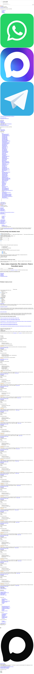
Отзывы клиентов (4, 617)
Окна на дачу (4, 187)
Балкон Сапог (4, 184)
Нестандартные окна (5, 147)
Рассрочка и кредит (5, 610)
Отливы (4, 252)
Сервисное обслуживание (5, 608)
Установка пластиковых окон (6, 607)
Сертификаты (4, 614)
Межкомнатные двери (5, 177)
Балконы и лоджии (4, 599)
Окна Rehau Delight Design (5, 135)
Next (4, 297)
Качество (3, 600)
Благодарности (4, 615)
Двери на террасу (4, 181)
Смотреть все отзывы (3, 588)
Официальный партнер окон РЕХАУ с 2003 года (7, 116)
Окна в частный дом (5, 186)
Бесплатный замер (3, 213)
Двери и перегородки (5, 173)
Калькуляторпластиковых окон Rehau (3, 276)
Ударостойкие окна (4, 150)
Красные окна (4, 160)
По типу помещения (5, 152)
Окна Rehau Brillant (4, 139)
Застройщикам (4, 621)
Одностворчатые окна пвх (5, 142)
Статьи (3, 603)
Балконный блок (4, 144)
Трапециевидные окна (5, 151)
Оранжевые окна (4, 167)
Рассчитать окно (2, 663)
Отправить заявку (10, 268)
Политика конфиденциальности (4, 667)
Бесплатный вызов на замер (6, 606)
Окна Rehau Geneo (4, 138)
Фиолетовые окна (4, 165)
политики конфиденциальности (8, 228)
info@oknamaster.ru (9, 123)
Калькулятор (2, 120)
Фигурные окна (4, 170)
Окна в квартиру (4, 193)
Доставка (3, 609)
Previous (2, 297)
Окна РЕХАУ (4, 598)
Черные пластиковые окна (5, 162)
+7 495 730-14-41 (2, 130)
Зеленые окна (4, 163)
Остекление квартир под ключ (6, 192)
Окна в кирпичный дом (5, 189)
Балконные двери (4, 176)
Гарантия (3, 602)
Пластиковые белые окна (5, 168)
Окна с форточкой (4, 166)
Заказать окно (2, 303)
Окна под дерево (4, 159)
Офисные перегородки (5, 179)
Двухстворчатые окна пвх (5, 143)
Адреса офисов (2, 221)
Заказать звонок (2, 122)
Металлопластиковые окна (6, 169)
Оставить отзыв (6, 347)
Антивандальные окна (5, 164)
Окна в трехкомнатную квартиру (6, 195)
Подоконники (5, 253)
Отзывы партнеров (4, 616)
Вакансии (3, 618)
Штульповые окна (4, 145)
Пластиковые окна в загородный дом (7, 190)
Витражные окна (4, 157)
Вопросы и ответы (4, 601)
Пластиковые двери (5, 172)
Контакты (3, 11)
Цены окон (1, 121)
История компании (4, 613)
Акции (3, 216)
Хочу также (2, 347)
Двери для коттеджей (5, 180)
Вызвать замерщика (3, 664)
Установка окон (4, 191)
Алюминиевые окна (5, 146)
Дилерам (3, 12)
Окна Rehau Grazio (4, 136)
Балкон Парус (4, 183)
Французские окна (4, 154)
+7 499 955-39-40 (2, 623)
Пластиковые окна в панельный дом (7, 196)
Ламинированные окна (5, 158)
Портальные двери (4, 174)
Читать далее (2, 348)
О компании (3, 10)
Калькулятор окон (2, 210)
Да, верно (1, 7)
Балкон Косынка (4, 182)
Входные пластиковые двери (6, 178)
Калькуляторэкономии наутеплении (2, 274)
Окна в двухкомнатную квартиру (6, 194)
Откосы (4, 251)
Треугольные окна (4, 149)
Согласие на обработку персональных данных (6, 666)
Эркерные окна (4, 148)
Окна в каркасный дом (5, 188)
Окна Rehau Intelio (4, 137)
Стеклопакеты (4, 155)
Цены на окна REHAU (5, 140)
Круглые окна (4, 153)
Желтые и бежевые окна (5, 161)
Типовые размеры (4, 141)
